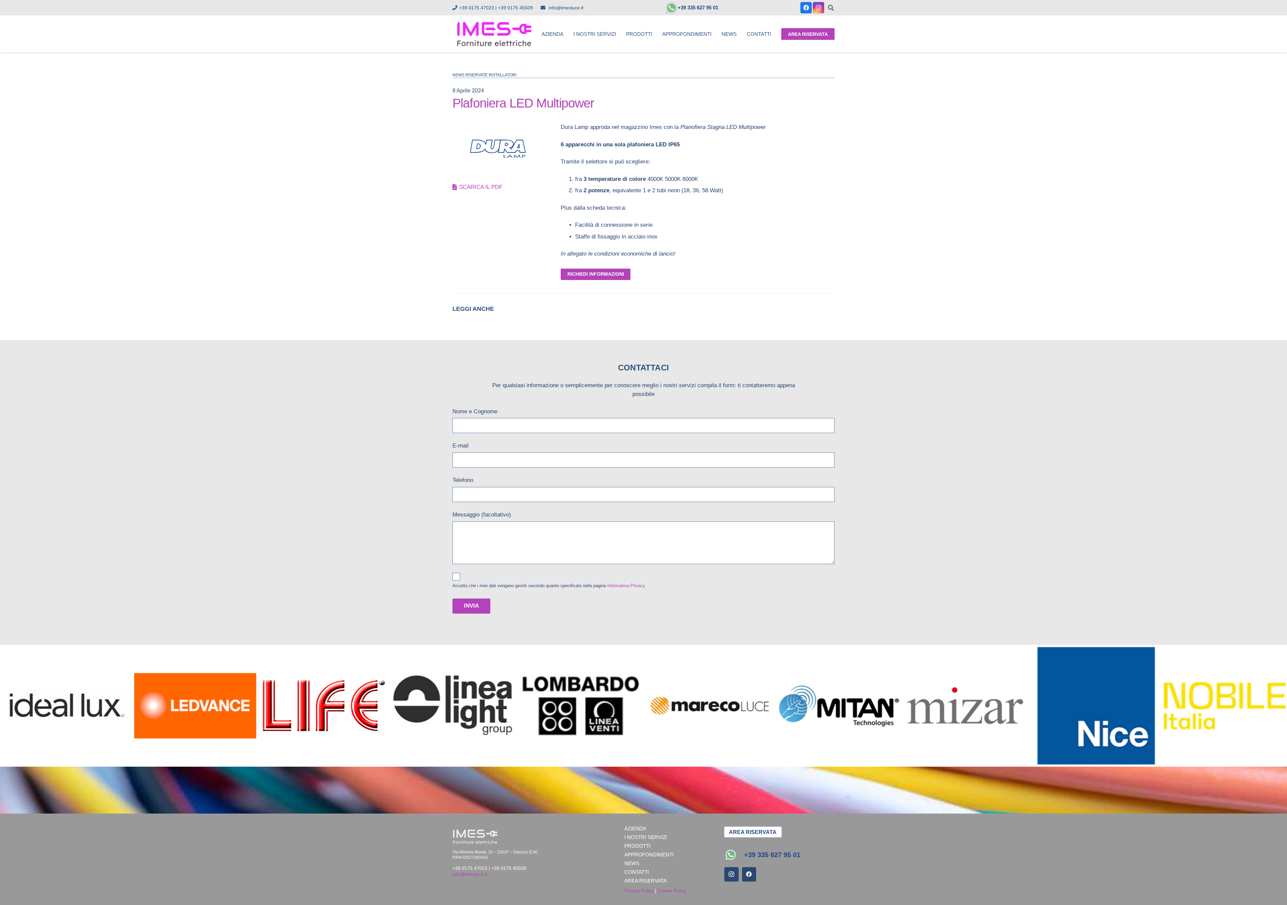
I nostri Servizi (645, 837)
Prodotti (637, 846)
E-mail (460, 445)
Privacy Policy (639, 890)
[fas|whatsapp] (734, 854)
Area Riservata (645, 881)
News (631, 863)
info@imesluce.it (469, 874)
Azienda (635, 828)
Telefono (462, 480)
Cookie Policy (672, 890)
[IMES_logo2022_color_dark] (494, 34)
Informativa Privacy (626, 585)
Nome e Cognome (474, 411)
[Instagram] (818, 7)
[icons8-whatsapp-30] (671, 8)
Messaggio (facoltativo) (481, 514)
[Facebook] (806, 7)
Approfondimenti (649, 854)
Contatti (636, 872)
